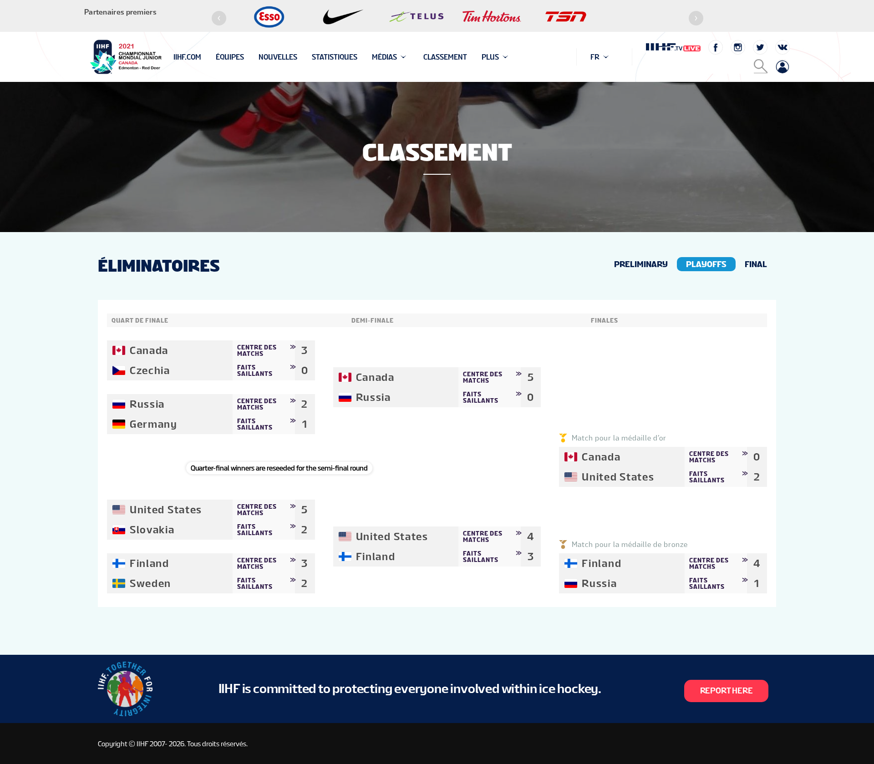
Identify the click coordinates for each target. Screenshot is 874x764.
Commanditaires (203, 57)
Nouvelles (278, 57)
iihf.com (187, 57)
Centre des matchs (257, 350)
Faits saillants (255, 370)
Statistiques (334, 57)
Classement (445, 57)
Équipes (230, 57)
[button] (219, 18)
